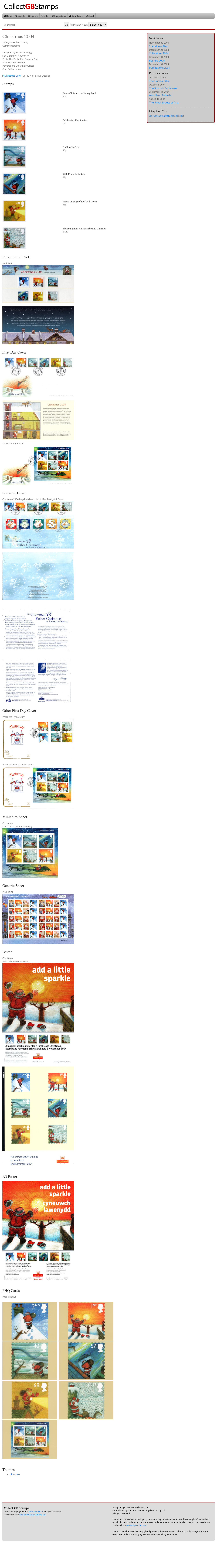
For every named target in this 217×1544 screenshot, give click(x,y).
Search (21, 15)
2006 (156, 115)
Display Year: (80, 24)
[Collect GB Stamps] (32, 6)
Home (9, 15)
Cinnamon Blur (36, 1511)
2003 (171, 115)
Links (45, 15)
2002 (176, 115)
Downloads (77, 15)
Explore (34, 15)
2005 (161, 115)
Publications (60, 15)
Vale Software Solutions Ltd (32, 1514)
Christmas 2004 (12, 75)
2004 (166, 115)
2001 (182, 115)
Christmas (15, 1474)
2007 (151, 115)
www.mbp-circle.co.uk (136, 1525)
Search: (10, 24)
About (91, 15)
